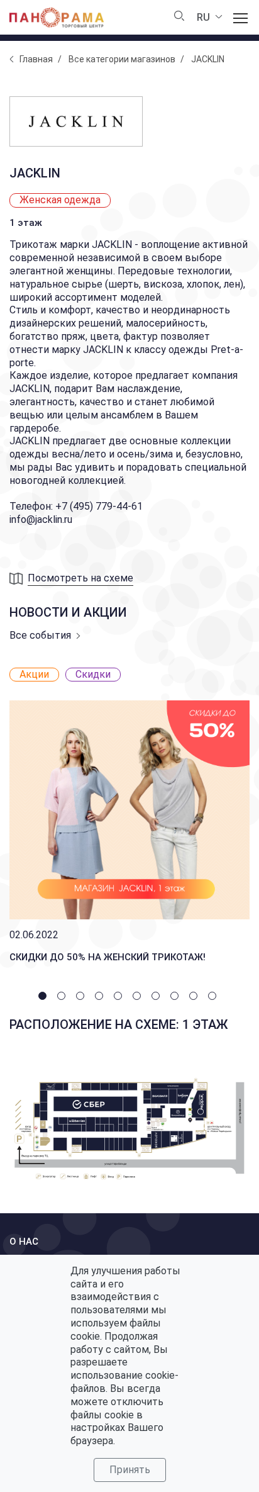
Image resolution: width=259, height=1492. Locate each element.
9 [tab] (195, 998)
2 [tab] (63, 998)
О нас (23, 1241)
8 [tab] (176, 998)
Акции (34, 674)
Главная (36, 59)
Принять (129, 1470)
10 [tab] (214, 998)
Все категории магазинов (122, 59)
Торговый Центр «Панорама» (56, 18)
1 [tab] (44, 998)
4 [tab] (101, 998)
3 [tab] (82, 998)
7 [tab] (158, 998)
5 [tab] (120, 998)
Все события (40, 635)
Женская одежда (60, 200)
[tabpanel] (129, 818)
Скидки (93, 674)
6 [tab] (139, 998)
